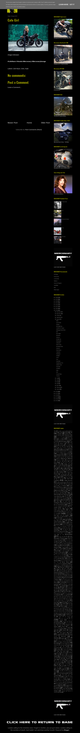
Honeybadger (63, 527)
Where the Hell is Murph (60, 681)
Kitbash (56, 547)
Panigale (55, 591)
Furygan (55, 511)
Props (57, 600)
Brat (71, 454)
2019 (56, 310)
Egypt (63, 497)
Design (71, 485)
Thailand (55, 656)
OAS (65, 587)
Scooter (61, 620)
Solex (67, 631)
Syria (63, 650)
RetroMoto (69, 606)
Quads (65, 601)
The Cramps (62, 656)
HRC (68, 529)
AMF (64, 440)
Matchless (69, 560)
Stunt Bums (63, 643)
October (58, 315)
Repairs (63, 605)
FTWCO (64, 509)
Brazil (57, 456)
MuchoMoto (68, 579)
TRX (67, 665)
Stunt (67, 642)
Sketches (62, 628)
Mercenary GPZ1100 (61, 566)
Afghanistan (59, 437)
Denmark (55, 485)
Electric (65, 498)
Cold (63, 475)
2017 (56, 393)
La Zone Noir (56, 278)
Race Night (58, 333)
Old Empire (69, 587)
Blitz (71, 451)
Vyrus (65, 676)
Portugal (55, 595)
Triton (65, 664)
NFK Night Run (59, 326)
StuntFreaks (56, 645)
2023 (56, 302)
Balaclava (55, 447)
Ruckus (61, 615)
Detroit (57, 486)
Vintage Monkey (64, 675)
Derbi (60, 485)
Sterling (57, 324)
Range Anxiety (63, 603)
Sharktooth (59, 624)
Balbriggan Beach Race (61, 330)
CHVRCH (55, 474)
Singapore (64, 627)
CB (63, 468)
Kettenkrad (56, 546)
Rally (56, 603)
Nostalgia (56, 587)
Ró (61, 608)
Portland (68, 594)
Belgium (55, 448)
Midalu (60, 569)
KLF (62, 547)
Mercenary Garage (67, 564)
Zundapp (63, 691)
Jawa (55, 541)
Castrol (66, 467)
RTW (66, 614)
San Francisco (67, 616)
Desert (64, 485)
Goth (64, 516)
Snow (57, 631)
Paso (71, 591)
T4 (65, 651)
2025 (56, 299)
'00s (55, 431)
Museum (69, 581)
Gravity (69, 518)
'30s (65, 431)
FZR (64, 511)
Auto (71, 445)
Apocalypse (64, 441)
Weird (65, 679)
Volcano (70, 675)
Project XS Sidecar (68, 598)
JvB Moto (62, 543)
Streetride (70, 641)
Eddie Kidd (66, 496)
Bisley (55, 451)
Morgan (65, 574)
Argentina (61, 442)
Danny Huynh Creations (58, 483)
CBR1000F (66, 469)
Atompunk (69, 443)
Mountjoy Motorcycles (68, 578)
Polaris (64, 594)
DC (57, 484)
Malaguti (58, 559)
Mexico (65, 568)
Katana (70, 543)
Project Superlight (69, 597)
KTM (63, 548)
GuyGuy (60, 520)
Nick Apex (60, 585)
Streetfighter (69, 640)
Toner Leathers (69, 659)
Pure (57, 359)
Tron (58, 665)
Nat (62, 583)
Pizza (55, 594)
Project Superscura (59, 598)
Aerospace (69, 436)
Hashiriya (70, 521)
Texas (65, 655)
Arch (57, 442)
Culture (68, 478)
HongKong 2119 (59, 363)
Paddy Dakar (62, 590)
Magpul (69, 558)
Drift (71, 492)
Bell (57, 331)
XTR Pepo (56, 274)
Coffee (59, 475)
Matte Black (65, 562)
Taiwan (55, 652)
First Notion (56, 506)
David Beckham (68, 483)
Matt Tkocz (56, 562)
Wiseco (57, 683)
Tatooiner (58, 352)
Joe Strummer (57, 542)
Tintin (55, 658)
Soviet (70, 632)
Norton (63, 586)
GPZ (57, 372)
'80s (66, 432)
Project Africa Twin (62, 595)
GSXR (66, 519)
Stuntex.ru (69, 643)
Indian (71, 536)
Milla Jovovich (66, 569)
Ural (61, 669)
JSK (58, 543)
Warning (55, 679)
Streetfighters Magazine (61, 641)
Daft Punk (65, 481)
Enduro (64, 500)
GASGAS (56, 512)
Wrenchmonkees (69, 685)
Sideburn (55, 280)
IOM (70, 537)
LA (71, 548)
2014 (56, 398)
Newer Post (13, 123)
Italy (64, 538)
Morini (70, 574)
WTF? (56, 686)
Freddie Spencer (57, 509)
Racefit (63, 602)
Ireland (55, 538)
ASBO (66, 442)
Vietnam (63, 674)
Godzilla (60, 515)
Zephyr (60, 689)
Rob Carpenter (69, 609)
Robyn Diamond (59, 610)
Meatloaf (60, 563)
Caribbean (61, 467)
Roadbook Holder (61, 609)
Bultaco (60, 461)
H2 (64, 520)
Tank (59, 652)
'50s (71, 431)
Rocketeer (58, 335)
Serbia (67, 622)
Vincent (68, 674)
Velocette (61, 672)
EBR (67, 495)
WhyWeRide (56, 682)
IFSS (60, 534)
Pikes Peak (60, 593)
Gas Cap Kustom (69, 511)
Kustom (67, 548)
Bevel (67, 448)
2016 (56, 395)
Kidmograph (58, 340)
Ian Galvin (69, 531)
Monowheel (57, 572)
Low (62, 210)
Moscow (61, 575)
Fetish (67, 503)
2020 (56, 308)
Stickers (62, 638)
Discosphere (65, 490)
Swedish (64, 649)
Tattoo (70, 652)
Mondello (65, 571)
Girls (22, 69)
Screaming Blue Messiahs (67, 621)
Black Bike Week (61, 451)
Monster (64, 572)
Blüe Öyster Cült (65, 452)
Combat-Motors (69, 475)
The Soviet (56, 657)
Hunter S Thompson (68, 530)
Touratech (56, 661)
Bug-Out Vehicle (60, 459)
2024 (56, 301)
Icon (66, 532)
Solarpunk (62, 631)
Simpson (63, 626)
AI (56, 439)
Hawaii (56, 523)
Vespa (71, 672)
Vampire (69, 670)
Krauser (58, 548)
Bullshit (55, 461)
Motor (60, 577)
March (57, 385)
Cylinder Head (59, 364)
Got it (72, 4)
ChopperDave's (69, 471)
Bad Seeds (59, 446)
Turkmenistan (65, 666)
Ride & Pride (70, 607)
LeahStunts (57, 552)
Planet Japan (56, 289)
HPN (63, 529)
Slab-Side (56, 630)
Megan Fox (59, 564)
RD (59, 605)
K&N (66, 543)
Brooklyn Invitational (67, 456)
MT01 (63, 579)
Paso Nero (64, 236)
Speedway (69, 635)
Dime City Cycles (57, 489)
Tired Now (60, 658)
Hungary (61, 530)
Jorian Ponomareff (65, 542)
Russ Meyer (67, 615)
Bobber (62, 453)
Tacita (70, 651)
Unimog (57, 669)
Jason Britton (68, 540)
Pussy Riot (56, 601)
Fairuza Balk (68, 502)
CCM (58, 470)
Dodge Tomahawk (58, 491)
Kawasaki (64, 545)
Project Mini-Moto (67, 596)
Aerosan (63, 436)
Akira (57, 320)
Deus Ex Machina (63, 486)
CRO (58, 478)
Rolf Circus (66, 612)
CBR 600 (60, 469)
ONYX (55, 589)
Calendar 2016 (57, 464)
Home (29, 123)
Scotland (69, 620)
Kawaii (58, 545)
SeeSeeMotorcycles (59, 622)
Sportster (63, 636)
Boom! (55, 454)
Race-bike (56, 602)
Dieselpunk (68, 487)
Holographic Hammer (66, 526)
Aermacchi (59, 436)
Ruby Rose (70, 614)
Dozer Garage (70, 491)
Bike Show (64, 449)
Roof (63, 613)
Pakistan (69, 590)
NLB (54, 586)
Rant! (69, 603)
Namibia (58, 583)
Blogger (66, 730)
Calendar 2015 (67, 463)
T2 (59, 651)
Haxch (60, 523)
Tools (69, 660)
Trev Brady (66, 663)
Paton (57, 592)
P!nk (57, 590)
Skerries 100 (56, 628)
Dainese (69, 481)
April (57, 383)
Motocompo (68, 576)
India (66, 536)
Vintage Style (64, 201)
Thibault (62, 657)
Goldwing (55, 516)
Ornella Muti (59, 589)
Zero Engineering (67, 689)
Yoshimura (57, 688)
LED (54, 553)
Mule (59, 581)
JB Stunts (59, 541)
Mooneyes (56, 574)
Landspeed (56, 550)
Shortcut (58, 337)
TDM (58, 654)
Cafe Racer (16, 69)
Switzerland (58, 650)
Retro (62, 606)
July (57, 378)
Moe (61, 571)
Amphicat (68, 440)
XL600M (62, 686)
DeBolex (69, 484)
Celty (62, 470)
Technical (55, 655)
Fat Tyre (59, 503)
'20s (62, 431)
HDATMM (70, 523)
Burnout (65, 461)
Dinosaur (64, 489)
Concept (58, 476)
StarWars (68, 637)
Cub (63, 478)
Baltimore (61, 447)
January (58, 389)
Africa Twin (70, 437)
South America (63, 632)
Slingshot (64, 630)
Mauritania (56, 563)
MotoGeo (55, 577)
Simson (69, 626)
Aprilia (71, 441)
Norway (69, 586)
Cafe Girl (58, 348)
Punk (68, 600)
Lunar (67, 557)
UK (65, 668)
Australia (61, 445)
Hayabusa (65, 523)
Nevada (62, 584)
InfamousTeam (64, 537)
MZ (54, 583)
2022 (56, 304)
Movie (56, 579)
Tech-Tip (69, 654)
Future (59, 511)
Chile (70, 470)
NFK (55, 287)
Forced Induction (57, 508)
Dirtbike (70, 489)
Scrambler (56, 621)
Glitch (55, 515)
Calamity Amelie (67, 462)
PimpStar (66, 593)
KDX (70, 545)
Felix (63, 503)
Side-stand (61, 625)
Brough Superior (57, 457)
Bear (70, 447)
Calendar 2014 (57, 463)
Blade (63, 227)
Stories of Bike (61, 640)
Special (66, 633)
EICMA (67, 497)
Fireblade (69, 504)
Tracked (68, 661)
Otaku (64, 589)
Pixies (70, 593)
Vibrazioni (70, 673)
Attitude (55, 445)
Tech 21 (63, 654)
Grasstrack (64, 518)
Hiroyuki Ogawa (57, 526)
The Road (68, 656)
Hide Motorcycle (63, 525)
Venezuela (66, 672)
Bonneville (68, 453)
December (58, 311)
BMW (71, 452)
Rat (55, 605)
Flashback (58, 353)
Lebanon (69, 552)
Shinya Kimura (67, 623)
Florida (63, 507)
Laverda (65, 550)
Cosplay (55, 477)
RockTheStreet (56, 612)
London (64, 554)
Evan (58, 501)
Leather (63, 552)
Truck (63, 665)
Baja (69, 446)
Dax (54, 484)
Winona (61, 682)
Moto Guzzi (67, 575)
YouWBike (56, 285)
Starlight (58, 355)
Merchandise (58, 568)
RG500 (64, 607)
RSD (62, 614)
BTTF (59, 458)
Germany (61, 512)
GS (62, 519)
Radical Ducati (69, 602)
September (58, 317)
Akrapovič (69, 439)
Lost (69, 554)
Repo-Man (69, 605)
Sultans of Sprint (58, 646)
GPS (68, 516)
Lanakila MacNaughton (66, 549)
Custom (56, 480)
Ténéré (60, 655)
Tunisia (55, 666)
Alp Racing (60, 440)
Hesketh (57, 525)
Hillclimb (69, 525)
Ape (58, 441)
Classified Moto (64, 474)
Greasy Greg (56, 276)
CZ (57, 481)
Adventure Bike (68, 435)
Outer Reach (58, 350)
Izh (67, 538)
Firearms (62, 504)
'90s (71, 432)
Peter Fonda (58, 344)
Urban (65, 669)
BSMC (55, 458)
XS (66, 686)
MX (63, 582)
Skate (69, 627)
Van (55, 672)
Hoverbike (58, 361)
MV (60, 582)
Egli (59, 497)
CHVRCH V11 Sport (60, 328)
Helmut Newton (66, 524)
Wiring (65, 682)
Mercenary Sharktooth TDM (66, 567)
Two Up (57, 375)
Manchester (69, 559)
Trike (57, 664)
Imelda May (61, 536)
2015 (56, 397)
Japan (60, 540)
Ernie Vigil (70, 500)
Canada (62, 466)
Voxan (57, 676)
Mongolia (70, 571)
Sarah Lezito (63, 618)
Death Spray (63, 484)
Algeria (55, 440)
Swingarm (70, 649)
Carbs (71, 466)
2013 (56, 400)
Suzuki (70, 647)
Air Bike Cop (58, 339)
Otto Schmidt (69, 589)
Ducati (68, 494)
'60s (56, 432)
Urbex (70, 669)
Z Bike (68, 688)
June (57, 380)
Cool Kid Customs (67, 476)
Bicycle (71, 448)
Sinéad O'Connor (57, 627)
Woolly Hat (62, 683)
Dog (64, 491)
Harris (66, 521)
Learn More (63, 4)
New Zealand (68, 584)
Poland (59, 594)
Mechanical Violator (65, 219)
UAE (62, 668)
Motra (61, 578)
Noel (58, 586)
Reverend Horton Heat (58, 607)
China (55, 471)
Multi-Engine (63, 581)
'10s (59, 431)
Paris (61, 591)
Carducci (56, 467)
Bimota (69, 449)
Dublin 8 (62, 494)
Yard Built (65, 687)
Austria (67, 445)
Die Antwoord (61, 487)
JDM (63, 541)
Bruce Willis (64, 457)
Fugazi (69, 509)
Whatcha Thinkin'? (61, 680)
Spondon (55, 636)
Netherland (56, 584)
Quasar (69, 601)
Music (55, 582)
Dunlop (55, 495)
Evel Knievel (65, 501)
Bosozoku (61, 455)
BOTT (68, 454)
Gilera (66, 512)
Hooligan (69, 527)
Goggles (67, 515)
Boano (58, 453)
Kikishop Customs (63, 546)
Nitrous (69, 585)
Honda (55, 528)
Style (26, 69)
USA (55, 670)
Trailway (55, 663)
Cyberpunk (58, 342)
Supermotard (56, 647)
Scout (57, 357)
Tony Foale (57, 660)
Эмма (60, 692)
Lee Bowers (59, 553)
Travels (60, 663)
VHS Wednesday (62, 673)
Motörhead (56, 578)
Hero (71, 524)
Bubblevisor (65, 458)
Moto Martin (56, 576)
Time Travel (67, 657)
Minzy (66, 570)
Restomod (56, 606)
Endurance (58, 500)
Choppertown (58, 473)
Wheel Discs (70, 680)
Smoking (70, 630)
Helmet (58, 524)
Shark (71, 622)
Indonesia (58, 537)
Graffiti (58, 518)
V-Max (60, 670)
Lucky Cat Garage (60, 557)
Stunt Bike (56, 643)
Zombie (56, 691)
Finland (56, 504)
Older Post (45, 123)
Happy (69, 520)
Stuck (63, 642)
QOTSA (61, 601)
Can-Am (57, 466)
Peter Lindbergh (68, 592)
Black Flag (67, 451)
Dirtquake (59, 490)
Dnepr (71, 490)
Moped (60, 574)
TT (70, 665)
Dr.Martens (57, 492)
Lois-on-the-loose (58, 554)
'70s (61, 432)
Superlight (67, 646)
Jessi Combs (58, 322)
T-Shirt (71, 650)
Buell (71, 458)
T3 (62, 651)
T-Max (67, 650)
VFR (56, 673)
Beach (66, 447)
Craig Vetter (68, 477)
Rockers (68, 610)
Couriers (61, 477)
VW (60, 676)
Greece (55, 519)
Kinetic (69, 546)
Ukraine (70, 668)
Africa (64, 437)
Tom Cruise (61, 659)
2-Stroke (59, 433)
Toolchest (63, 660)
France (67, 508)
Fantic (55, 503)
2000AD (66, 433)
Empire (71, 498)
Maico (55, 559)
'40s (68, 431)
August (58, 319)
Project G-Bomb (58, 596)
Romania (58, 613)
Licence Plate (69, 553)
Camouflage (70, 464)
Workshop (60, 685)
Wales (68, 676)
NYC (61, 587)
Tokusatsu (68, 658)
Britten (61, 456)
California (63, 464)
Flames (66, 506)
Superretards (64, 647)
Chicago (66, 470)
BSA (69, 457)
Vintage (56, 675)
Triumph (70, 664)
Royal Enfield (56, 614)
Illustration (68, 534)
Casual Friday (59, 374)
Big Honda (58, 449)
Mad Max (61, 558)
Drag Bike (64, 493)
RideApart (58, 608)
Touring (61, 661)
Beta (63, 448)
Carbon (66, 466)
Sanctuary (56, 618)
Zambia (55, 689)
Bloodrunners (57, 452)
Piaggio (55, 593)
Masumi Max (63, 560)
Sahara (60, 616)
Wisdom (70, 682)
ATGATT (62, 443)
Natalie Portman (68, 583)
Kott (55, 548)
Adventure (59, 435)
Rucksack (57, 615)
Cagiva (61, 462)
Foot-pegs (69, 507)
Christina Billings (67, 473)
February (58, 387)
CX (64, 480)
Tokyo (55, 659)
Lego (64, 553)
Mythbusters (68, 582)
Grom (59, 519)
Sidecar (56, 626)
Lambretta (58, 549)
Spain (61, 633)
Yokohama (70, 687)
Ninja (65, 585)
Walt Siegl (62, 677)
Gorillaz (60, 516)
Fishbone (61, 506)
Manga (55, 560)
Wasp (61, 679)
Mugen (55, 581)
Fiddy (71, 503)
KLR (65, 547)
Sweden (58, 649)
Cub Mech (58, 368)
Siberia (55, 625)
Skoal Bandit (68, 628)
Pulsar (64, 600)
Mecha (65, 563)
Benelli (59, 448)
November (58, 313)
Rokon (62, 612)
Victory (57, 674)
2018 (56, 391)
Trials (71, 663)
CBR (55, 469)
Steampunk (56, 638)
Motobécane (62, 576)
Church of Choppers (58, 283)
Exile (63, 502)
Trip (61, 664)
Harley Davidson (58, 521)
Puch (60, 600)
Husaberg (57, 531)
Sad (54, 616)
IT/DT (60, 538)
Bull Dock (69, 459)
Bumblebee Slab (59, 346)
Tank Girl (64, 652)
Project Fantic (69, 595)
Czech (60, 481)
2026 (56, 297)
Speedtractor (62, 635)
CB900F (68, 468)
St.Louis (62, 637)
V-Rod (64, 670)
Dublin (57, 494)
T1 (56, 651)
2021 (56, 306)
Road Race (67, 608)
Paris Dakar (66, 591)
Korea (69, 547)
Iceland (59, 532)
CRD (54, 478)
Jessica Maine (68, 541)
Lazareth (70, 550)
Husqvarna (63, 531)
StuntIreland (62, 645)
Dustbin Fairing (61, 495)
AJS (59, 439)
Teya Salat (69, 655)
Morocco (55, 575)
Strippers (58, 642)
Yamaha (58, 687)
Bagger (65, 446)
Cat (59, 468)
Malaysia (63, 559)
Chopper (61, 471)
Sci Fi (70, 618)
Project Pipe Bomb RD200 (59, 597)
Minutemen (61, 570)
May (57, 381)
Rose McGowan (68, 613)
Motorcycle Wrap (67, 577)
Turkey (59, 666)
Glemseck (68, 513)
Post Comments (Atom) (33, 130)
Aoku (57, 370)
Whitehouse (69, 681)
